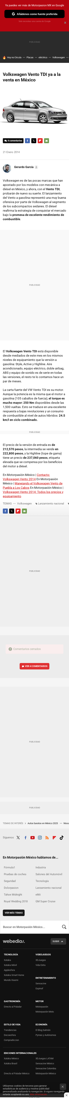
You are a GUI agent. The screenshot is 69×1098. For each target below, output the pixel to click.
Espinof (39, 988)
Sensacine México (45, 1063)
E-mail (46, 140)
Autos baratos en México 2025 (43, 823)
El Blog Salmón (43, 1030)
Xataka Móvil (10, 965)
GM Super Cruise (45, 901)
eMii (38, 894)
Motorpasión (42, 1006)
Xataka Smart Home (14, 975)
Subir (56, 941)
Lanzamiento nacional (51, 503)
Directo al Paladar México (16, 1073)
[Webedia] (14, 943)
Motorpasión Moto (45, 1011)
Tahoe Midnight (13, 894)
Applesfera (9, 970)
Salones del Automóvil (49, 874)
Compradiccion (11, 1040)
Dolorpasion (11, 887)
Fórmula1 (9, 867)
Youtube (32, 837)
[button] (25, 167)
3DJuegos (41, 960)
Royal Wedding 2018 (16, 901)
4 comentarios (15, 140)
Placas (30, 57)
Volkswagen (58, 57)
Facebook (27, 140)
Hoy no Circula (14, 57)
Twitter (33, 140)
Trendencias (10, 1030)
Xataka (7, 960)
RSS (47, 837)
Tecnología (42, 881)
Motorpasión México (46, 1073)
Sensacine (41, 983)
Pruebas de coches (15, 874)
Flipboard (40, 140)
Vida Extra (40, 965)
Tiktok (61, 837)
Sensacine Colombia (46, 1068)
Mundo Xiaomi (11, 980)
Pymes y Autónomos (46, 1035)
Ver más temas (14, 912)
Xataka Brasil (10, 1063)
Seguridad (10, 881)
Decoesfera (10, 1035)
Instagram (40, 837)
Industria (41, 867)
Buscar (64, 927)
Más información (38, 1094)
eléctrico (43, 57)
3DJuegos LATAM (44, 1058)
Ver (36, 666)
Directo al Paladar (13, 1006)
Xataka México (11, 1058)
